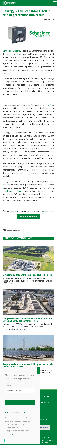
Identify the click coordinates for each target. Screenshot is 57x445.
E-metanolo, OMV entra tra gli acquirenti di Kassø (27, 275)
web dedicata (48, 211)
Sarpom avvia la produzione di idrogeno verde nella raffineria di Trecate (28, 366)
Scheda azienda (28, 216)
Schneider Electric (11, 50)
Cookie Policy (43, 442)
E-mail (8, 385)
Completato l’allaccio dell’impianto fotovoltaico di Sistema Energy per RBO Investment (27, 320)
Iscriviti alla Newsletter (40, 427)
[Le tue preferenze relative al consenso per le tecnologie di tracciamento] (4, 440)
